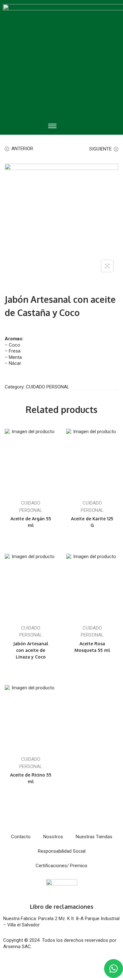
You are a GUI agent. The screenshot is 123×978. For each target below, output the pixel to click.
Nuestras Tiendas (94, 836)
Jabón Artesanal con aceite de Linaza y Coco (30, 650)
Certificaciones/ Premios (61, 865)
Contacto (21, 836)
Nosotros (53, 836)
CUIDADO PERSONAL (47, 387)
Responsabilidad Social (61, 851)
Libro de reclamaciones (61, 906)
